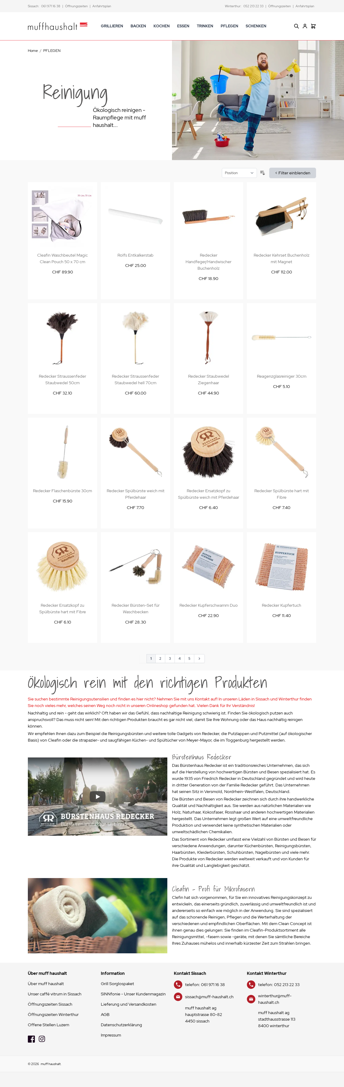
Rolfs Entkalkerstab (135, 255)
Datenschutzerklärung (121, 1024)
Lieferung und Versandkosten (128, 1004)
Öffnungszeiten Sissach (50, 1004)
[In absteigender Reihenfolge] (262, 173)
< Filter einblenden (292, 173)
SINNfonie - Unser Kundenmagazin (133, 994)
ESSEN (183, 26)
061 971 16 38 (50, 6)
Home (33, 50)
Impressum (111, 1035)
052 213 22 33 (253, 6)
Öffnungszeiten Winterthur (53, 1014)
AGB (105, 1014)
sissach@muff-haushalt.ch (209, 996)
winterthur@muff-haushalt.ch (275, 999)
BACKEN (138, 26)
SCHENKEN (256, 26)
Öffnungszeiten (76, 6)
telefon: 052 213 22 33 (279, 984)
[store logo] (58, 26)
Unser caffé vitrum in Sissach (54, 994)
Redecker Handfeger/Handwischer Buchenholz (208, 261)
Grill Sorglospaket (117, 983)
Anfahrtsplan (101, 6)
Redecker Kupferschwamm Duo (208, 605)
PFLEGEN (229, 26)
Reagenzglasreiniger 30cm (281, 376)
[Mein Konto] (305, 26)
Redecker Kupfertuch (281, 605)
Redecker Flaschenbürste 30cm (62, 490)
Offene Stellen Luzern (48, 1024)
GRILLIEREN (112, 26)
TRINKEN (205, 26)
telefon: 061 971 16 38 (205, 984)
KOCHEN (162, 26)
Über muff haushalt (46, 983)
